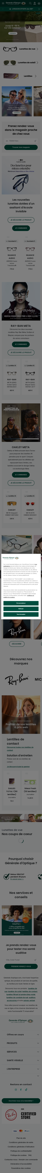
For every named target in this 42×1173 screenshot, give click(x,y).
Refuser (21, 608)
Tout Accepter (21, 614)
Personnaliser (21, 603)
